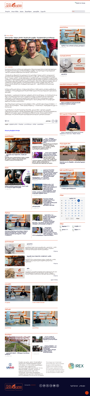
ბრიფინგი (21, 124)
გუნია (28, 268)
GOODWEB (33, 385)
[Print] (6, 120)
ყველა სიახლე (54, 279)
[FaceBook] (55, 41)
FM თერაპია (7, 302)
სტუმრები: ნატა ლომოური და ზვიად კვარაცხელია (73, 45)
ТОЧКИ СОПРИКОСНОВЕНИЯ (38, 302)
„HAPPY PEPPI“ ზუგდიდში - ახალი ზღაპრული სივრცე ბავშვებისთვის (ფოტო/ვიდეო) (50, 154)
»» (82, 198)
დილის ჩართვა (8, 327)
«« (61, 198)
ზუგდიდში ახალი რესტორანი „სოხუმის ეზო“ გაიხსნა (39, 256)
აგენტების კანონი (13, 124)
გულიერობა (29, 243)
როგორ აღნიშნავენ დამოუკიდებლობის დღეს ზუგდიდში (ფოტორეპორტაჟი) (50, 338)
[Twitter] (56, 121)
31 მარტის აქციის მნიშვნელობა (68, 188)
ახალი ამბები (9, 35)
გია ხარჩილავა (28, 124)
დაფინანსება (40, 124)
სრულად (56, 251)
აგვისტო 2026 (72, 198)
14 (72, 210)
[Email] (8, 120)
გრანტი (34, 124)
